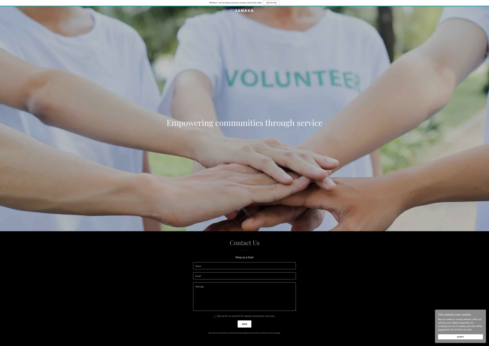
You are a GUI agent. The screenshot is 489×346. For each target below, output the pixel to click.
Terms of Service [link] (269, 333)
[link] (244, 11)
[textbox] (244, 265)
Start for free (271, 3)
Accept (460, 337)
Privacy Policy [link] (253, 333)
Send (244, 324)
